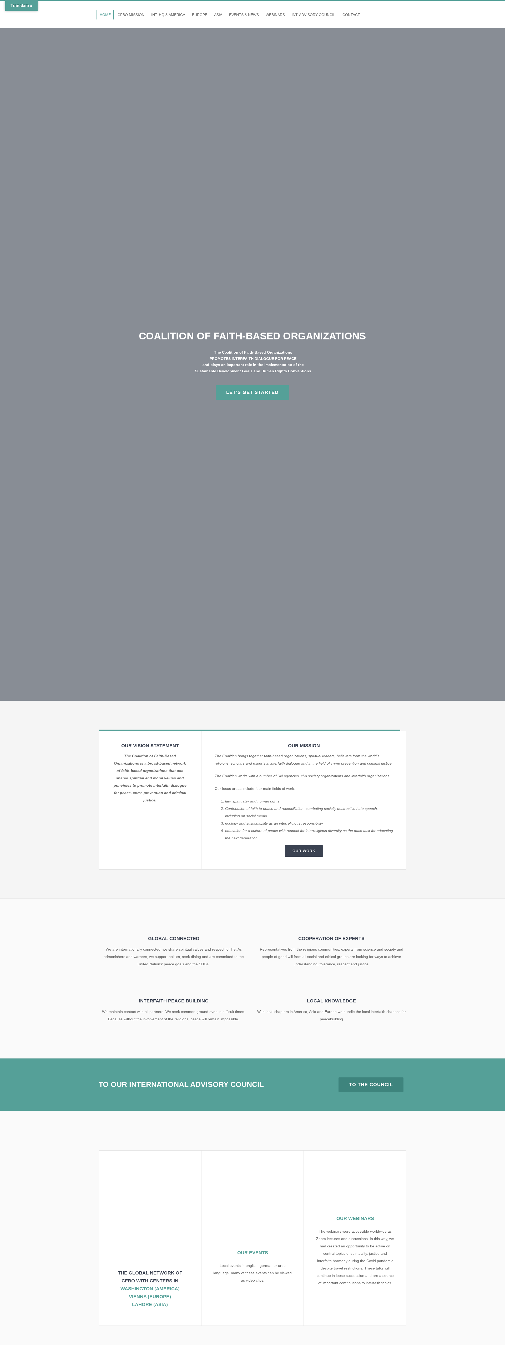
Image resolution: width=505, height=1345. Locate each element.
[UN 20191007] (252, 1164)
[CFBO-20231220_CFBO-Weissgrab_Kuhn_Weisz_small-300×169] (355, 1164)
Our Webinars (355, 1218)
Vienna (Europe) (150, 1296)
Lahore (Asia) (150, 1304)
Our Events (252, 1252)
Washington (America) (150, 1288)
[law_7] (150, 1164)
